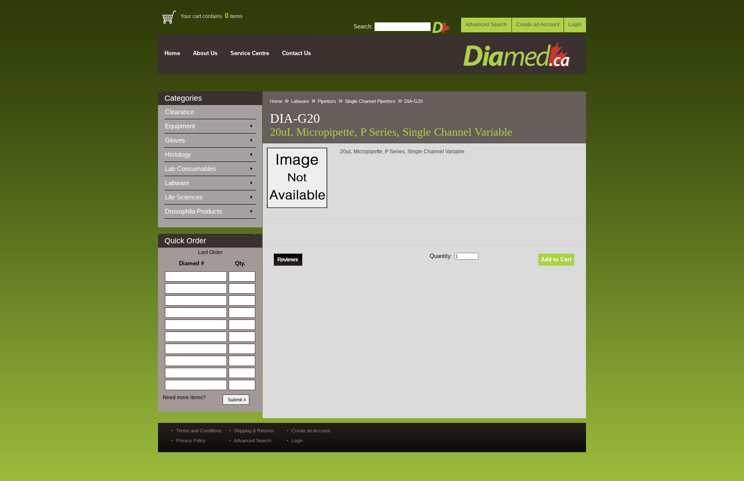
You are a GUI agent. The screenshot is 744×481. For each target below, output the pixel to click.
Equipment (181, 126)
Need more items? (184, 397)
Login (575, 25)
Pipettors (327, 101)
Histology (179, 154)
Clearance (184, 111)
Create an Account (537, 25)
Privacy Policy (191, 440)
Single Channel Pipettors (370, 101)
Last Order (210, 252)
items (233, 16)
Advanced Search (486, 25)
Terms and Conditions (199, 430)
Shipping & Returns (254, 430)
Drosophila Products (194, 211)
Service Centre (249, 53)
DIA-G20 (413, 101)
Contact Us (296, 53)
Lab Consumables (191, 168)
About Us (205, 53)
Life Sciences (185, 197)
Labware (178, 182)
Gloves (176, 140)
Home (172, 53)
